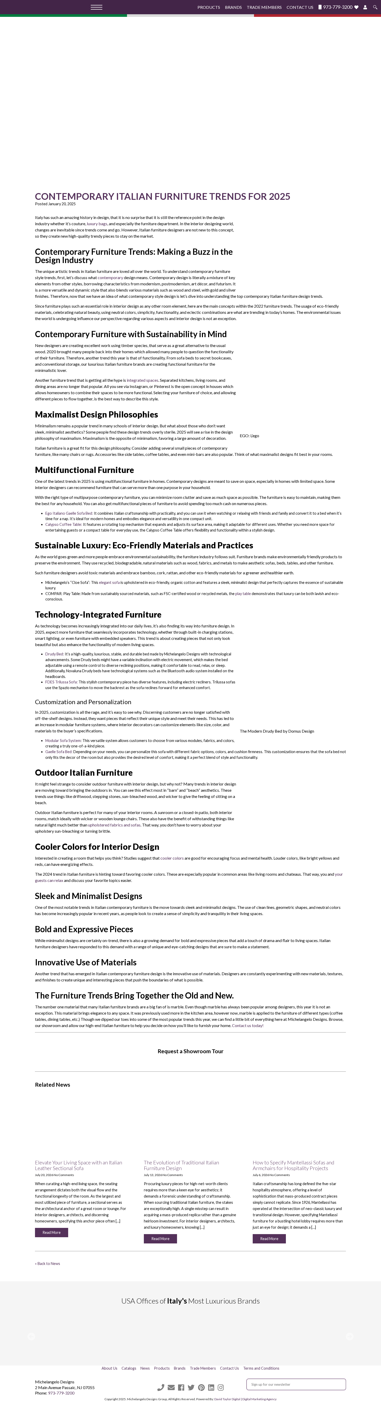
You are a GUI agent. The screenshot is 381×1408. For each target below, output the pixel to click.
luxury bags (97, 223)
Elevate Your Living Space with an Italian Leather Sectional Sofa (78, 1165)
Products (208, 7)
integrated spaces (142, 380)
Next (350, 1336)
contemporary (110, 277)
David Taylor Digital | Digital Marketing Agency (245, 1399)
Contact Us (300, 7)
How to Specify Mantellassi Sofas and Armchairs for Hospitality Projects (293, 1165)
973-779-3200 (337, 7)
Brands (233, 7)
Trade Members (264, 7)
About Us (109, 1368)
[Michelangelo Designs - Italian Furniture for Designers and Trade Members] (47, 7)
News (145, 1368)
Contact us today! (248, 1025)
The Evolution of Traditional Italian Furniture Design (181, 1165)
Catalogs (129, 1368)
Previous (31, 1336)
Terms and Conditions (261, 1368)
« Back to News (47, 1263)
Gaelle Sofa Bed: (59, 751)
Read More (52, 1232)
